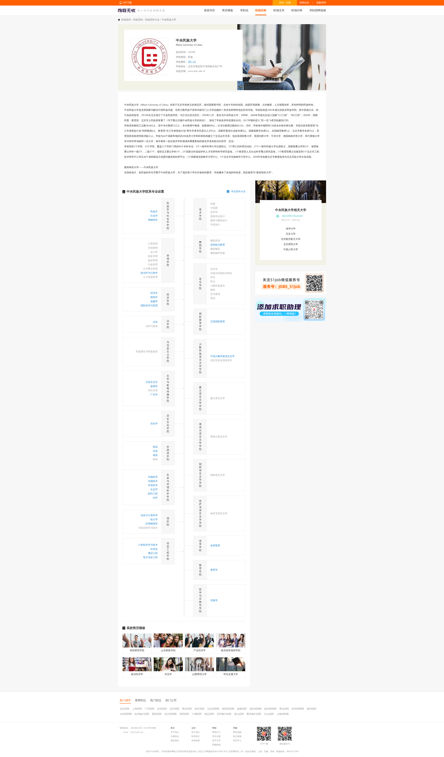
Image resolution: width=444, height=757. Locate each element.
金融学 (154, 301)
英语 (155, 447)
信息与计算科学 (149, 515)
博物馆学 (153, 220)
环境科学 (153, 485)
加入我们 (195, 732)
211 (194, 61)
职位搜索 (237, 736)
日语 (155, 451)
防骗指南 (216, 744)
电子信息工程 (150, 557)
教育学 (214, 570)
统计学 (154, 519)
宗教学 (214, 600)
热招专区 (209, 10)
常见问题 (216, 736)
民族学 (154, 211)
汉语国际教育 (217, 321)
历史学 (154, 423)
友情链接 (195, 740)
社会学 (154, 215)
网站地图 (237, 732)
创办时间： (182, 52)
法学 (155, 322)
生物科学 (153, 477)
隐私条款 (175, 740)
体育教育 (215, 545)
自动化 (154, 549)
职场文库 (278, 10)
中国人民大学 (290, 249)
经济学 (154, 293)
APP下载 (127, 2)
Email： (126, 732)
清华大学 (291, 228)
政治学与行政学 (149, 273)
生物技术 (153, 481)
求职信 (244, 10)
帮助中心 (216, 732)
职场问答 (296, 10)
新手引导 (216, 740)
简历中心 (237, 740)
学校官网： (182, 71)
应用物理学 (152, 523)
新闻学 (154, 386)
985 (190, 61)
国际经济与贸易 (149, 305)
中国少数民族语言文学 (222, 356)
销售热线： (125, 728)
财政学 (154, 297)
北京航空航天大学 (290, 239)
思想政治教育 (217, 244)
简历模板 (227, 10)
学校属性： (182, 62)
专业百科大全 (238, 191)
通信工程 (153, 553)
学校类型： (182, 57)
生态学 (154, 489)
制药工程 (153, 493)
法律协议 (175, 736)
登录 (281, 2)
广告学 (154, 394)
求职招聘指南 (317, 10)
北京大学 (291, 234)
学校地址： (182, 66)
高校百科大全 (152, 19)
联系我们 (195, 736)
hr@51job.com (137, 732)
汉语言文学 (152, 382)
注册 (288, 2)
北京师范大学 (290, 244)
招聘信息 (304, 2)
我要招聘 (321, 2)
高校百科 (138, 19)
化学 (155, 498)
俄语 (155, 455)
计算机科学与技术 (148, 545)
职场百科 (260, 10)
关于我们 (175, 732)
